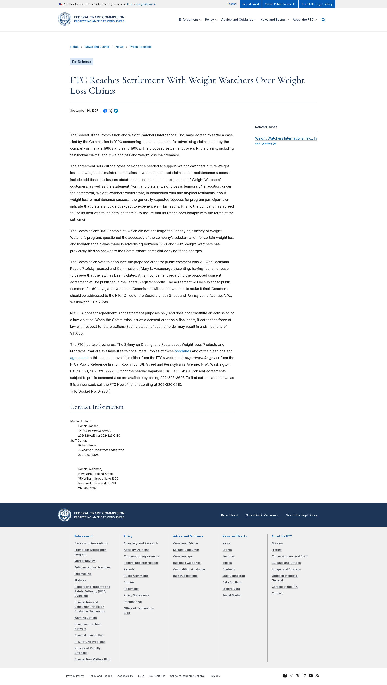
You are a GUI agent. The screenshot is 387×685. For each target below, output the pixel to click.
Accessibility (125, 675)
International (133, 602)
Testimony (131, 588)
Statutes (80, 580)
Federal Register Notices (141, 562)
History (277, 549)
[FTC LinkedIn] (304, 676)
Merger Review (85, 560)
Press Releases (141, 47)
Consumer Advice (185, 543)
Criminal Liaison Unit (89, 635)
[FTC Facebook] (285, 676)
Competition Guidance (189, 569)
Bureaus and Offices (286, 562)
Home (74, 47)
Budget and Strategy (286, 569)
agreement (79, 358)
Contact (277, 593)
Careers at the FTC (285, 586)
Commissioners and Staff (290, 556)
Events (227, 549)
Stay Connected (233, 575)
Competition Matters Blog (92, 659)
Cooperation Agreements (141, 556)
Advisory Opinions (136, 549)
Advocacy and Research (141, 543)
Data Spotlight (232, 582)
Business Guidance (187, 562)
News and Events (97, 47)
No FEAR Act (157, 675)
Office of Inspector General (187, 675)
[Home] (93, 23)
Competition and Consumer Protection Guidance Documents (89, 607)
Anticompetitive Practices (92, 567)
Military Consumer (186, 549)
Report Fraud (251, 4)
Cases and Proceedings (91, 543)
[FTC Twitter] (298, 675)
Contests (228, 569)
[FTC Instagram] (291, 676)
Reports (129, 569)
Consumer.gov (183, 556)
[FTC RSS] (317, 676)
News (119, 47)
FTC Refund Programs (89, 641)
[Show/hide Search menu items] (323, 19)
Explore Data (231, 588)
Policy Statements (136, 595)
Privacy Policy (75, 675)
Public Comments (136, 575)
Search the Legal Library (317, 4)
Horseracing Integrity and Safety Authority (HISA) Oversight (92, 591)
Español (232, 3)
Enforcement (83, 536)
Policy (128, 536)
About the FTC (282, 536)
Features (228, 556)
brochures (183, 351)
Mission (277, 543)
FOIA (141, 675)
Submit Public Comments (280, 4)
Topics (227, 562)
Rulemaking (82, 573)
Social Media (231, 595)
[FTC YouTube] (311, 676)
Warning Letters (85, 617)
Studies (129, 582)
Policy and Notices (100, 675)
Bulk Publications (185, 575)
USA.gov (215, 675)
